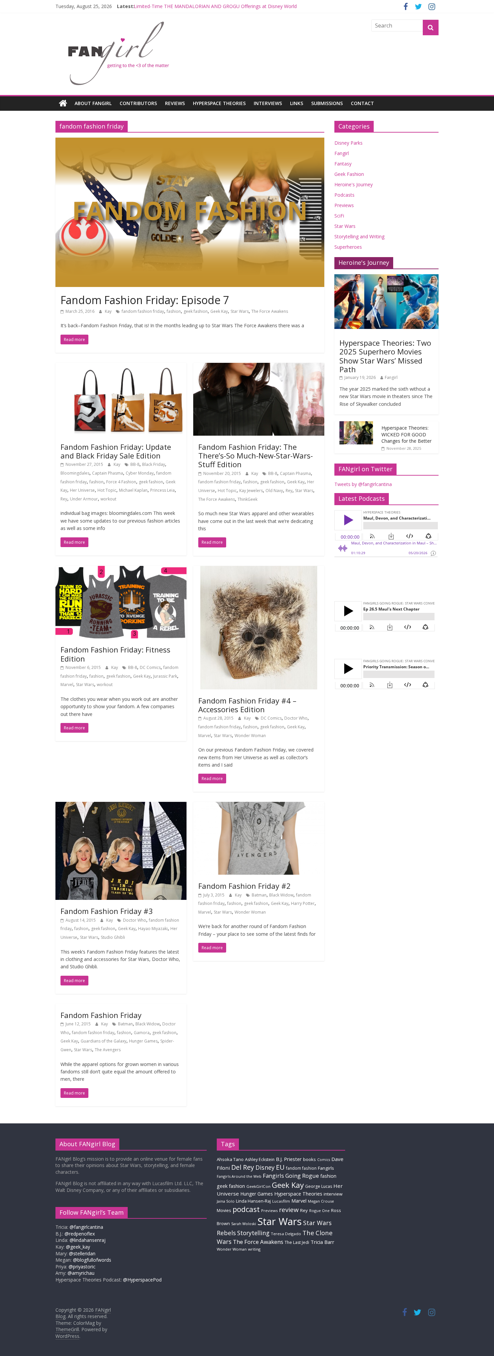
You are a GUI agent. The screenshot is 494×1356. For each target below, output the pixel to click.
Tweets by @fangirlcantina (363, 484)
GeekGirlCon (258, 1186)
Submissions (327, 103)
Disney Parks (348, 143)
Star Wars (240, 311)
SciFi (339, 215)
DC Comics (150, 667)
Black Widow (281, 895)
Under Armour (84, 499)
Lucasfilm (281, 1201)
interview (333, 1194)
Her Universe (82, 490)
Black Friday (153, 464)
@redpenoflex (80, 1233)
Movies (224, 1210)
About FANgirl (93, 103)
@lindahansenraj (88, 1240)
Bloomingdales (74, 473)
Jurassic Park (165, 676)
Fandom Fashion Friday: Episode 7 (144, 300)
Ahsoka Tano (230, 1159)
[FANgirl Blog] (63, 103)
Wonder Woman (250, 735)
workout (108, 499)
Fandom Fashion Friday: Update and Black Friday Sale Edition (115, 451)
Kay (109, 311)
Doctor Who (295, 718)
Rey (63, 499)
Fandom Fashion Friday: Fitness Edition (115, 653)
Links (296, 103)
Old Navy (274, 490)
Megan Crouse (321, 1201)
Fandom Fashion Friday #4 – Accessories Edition (247, 704)
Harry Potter (303, 903)
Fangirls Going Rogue (291, 1175)
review (289, 1209)
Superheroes (348, 247)
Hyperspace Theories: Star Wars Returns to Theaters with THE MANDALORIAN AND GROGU (235, 6)
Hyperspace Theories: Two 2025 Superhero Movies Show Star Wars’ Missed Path (385, 356)
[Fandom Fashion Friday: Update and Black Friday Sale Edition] (121, 367)
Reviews (175, 103)
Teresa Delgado (286, 1233)
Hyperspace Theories (219, 103)
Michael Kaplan (133, 490)
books (309, 1159)
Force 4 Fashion (121, 482)
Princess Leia (162, 490)
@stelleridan (82, 1253)
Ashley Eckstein (260, 1159)
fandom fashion (301, 1168)
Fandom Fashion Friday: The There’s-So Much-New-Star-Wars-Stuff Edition (255, 456)
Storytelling (253, 1233)
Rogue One (319, 1210)
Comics (323, 1159)
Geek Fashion (349, 174)
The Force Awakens (269, 311)
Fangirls (326, 1168)
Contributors (138, 103)
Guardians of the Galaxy (103, 1041)
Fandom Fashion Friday (100, 1015)
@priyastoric (82, 1266)
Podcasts (344, 195)
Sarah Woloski (243, 1223)
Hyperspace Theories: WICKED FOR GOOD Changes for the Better (406, 434)
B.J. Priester (289, 1159)
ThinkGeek (247, 499)
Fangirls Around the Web (239, 1176)
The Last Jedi (297, 1242)
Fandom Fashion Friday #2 (244, 886)
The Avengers (108, 1050)
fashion (174, 311)
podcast (246, 1209)
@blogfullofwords (92, 1260)
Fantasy (343, 163)
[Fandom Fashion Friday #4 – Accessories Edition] (258, 570)
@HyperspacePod (142, 1279)
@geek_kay (78, 1247)
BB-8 (134, 464)
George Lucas (318, 1186)
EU (280, 1167)
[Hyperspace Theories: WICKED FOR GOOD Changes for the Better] (356, 425)
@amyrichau (81, 1273)
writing (254, 1249)
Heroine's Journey (353, 184)
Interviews (268, 103)
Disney (265, 1167)
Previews (344, 205)
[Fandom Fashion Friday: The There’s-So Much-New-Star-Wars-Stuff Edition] (258, 367)
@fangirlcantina (86, 1227)
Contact (362, 103)
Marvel (66, 684)
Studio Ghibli (113, 937)
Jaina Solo (226, 1201)
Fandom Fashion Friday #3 (106, 911)
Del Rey (242, 1167)
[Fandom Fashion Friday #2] (258, 806)
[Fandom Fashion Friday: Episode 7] (189, 141)
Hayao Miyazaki (153, 928)
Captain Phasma (107, 473)
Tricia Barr (322, 1242)
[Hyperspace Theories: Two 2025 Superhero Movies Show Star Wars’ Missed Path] (386, 278)
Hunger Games (143, 1041)
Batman (259, 895)
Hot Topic (106, 490)
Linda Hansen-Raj (253, 1201)
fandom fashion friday (143, 311)
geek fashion (195, 311)
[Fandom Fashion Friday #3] (121, 806)
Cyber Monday (140, 473)
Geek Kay (219, 311)
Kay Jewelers (251, 490)
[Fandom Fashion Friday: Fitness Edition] (121, 570)
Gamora (142, 1032)
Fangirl (341, 153)
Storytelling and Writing (359, 236)
